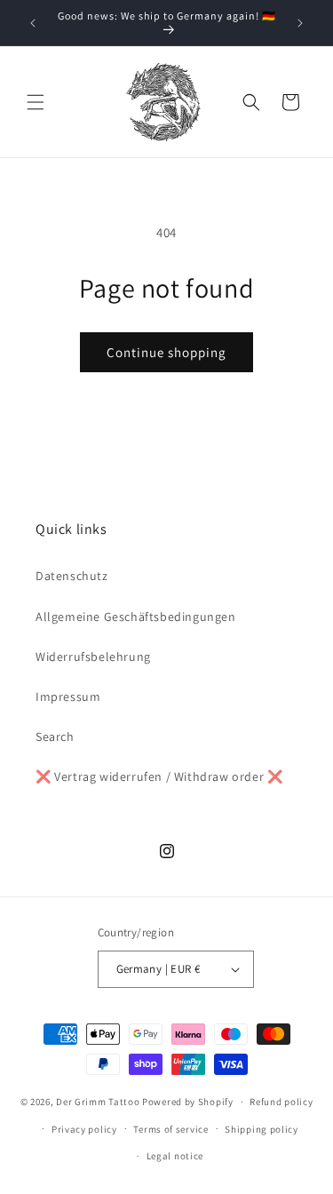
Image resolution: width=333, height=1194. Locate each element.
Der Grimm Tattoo (97, 1101)
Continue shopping (166, 352)
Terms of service (170, 1129)
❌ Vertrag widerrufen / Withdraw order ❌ (159, 776)
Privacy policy (84, 1129)
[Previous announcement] (32, 23)
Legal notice (175, 1156)
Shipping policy (261, 1129)
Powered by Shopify (188, 1101)
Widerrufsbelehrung (93, 657)
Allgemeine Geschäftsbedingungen (136, 617)
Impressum (68, 696)
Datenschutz (72, 576)
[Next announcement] (300, 23)
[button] (35, 102)
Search (55, 736)
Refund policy (281, 1101)
